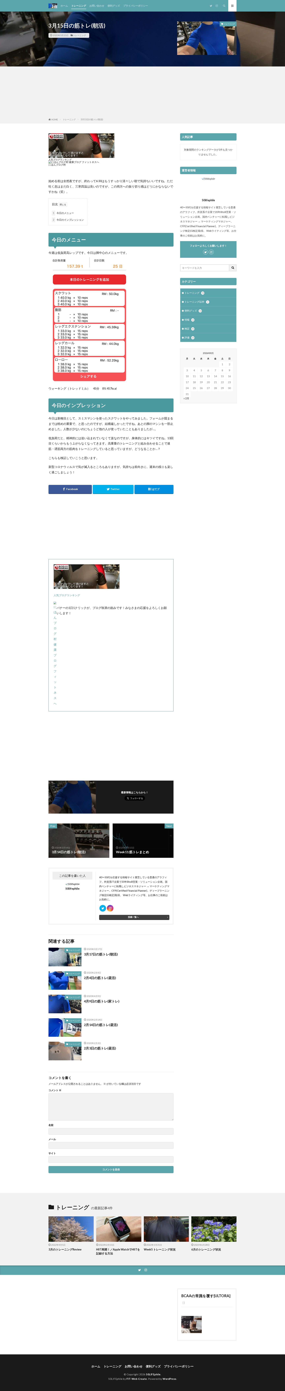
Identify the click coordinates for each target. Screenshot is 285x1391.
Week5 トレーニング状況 (160, 1249)
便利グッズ (114, 5)
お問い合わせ (96, 5)
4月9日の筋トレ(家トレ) (101, 1001)
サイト (52, 1153)
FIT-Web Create (137, 1378)
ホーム (64, 5)
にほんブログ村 (57, 164)
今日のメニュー (63, 212)
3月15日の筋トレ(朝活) (92, 119)
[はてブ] (154, 489)
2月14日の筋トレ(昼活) (101, 1025)
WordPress (169, 1378)
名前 (50, 1125)
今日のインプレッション (68, 219)
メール (52, 1139)
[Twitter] (113, 489)
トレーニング (78, 5)
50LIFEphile (153, 1374)
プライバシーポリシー (135, 5)
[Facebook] (70, 489)
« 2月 (186, 398)
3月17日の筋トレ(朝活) (101, 954)
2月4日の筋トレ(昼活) (100, 978)
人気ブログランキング (60, 159)
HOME (54, 119)
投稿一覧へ (133, 917)
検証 (189, 328)
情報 (189, 319)
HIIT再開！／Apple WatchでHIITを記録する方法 (118, 1251)
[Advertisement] (142, 93)
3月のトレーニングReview (64, 1249)
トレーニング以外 (196, 301)
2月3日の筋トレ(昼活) (100, 1048)
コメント (54, 1090)
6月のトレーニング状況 (206, 1249)
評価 (189, 337)
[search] (233, 267)
